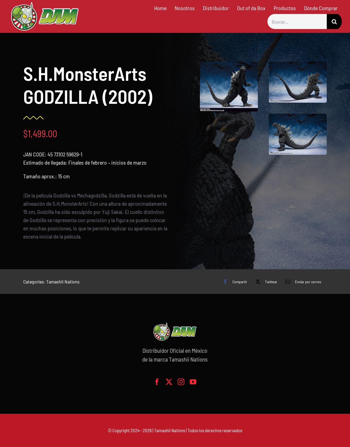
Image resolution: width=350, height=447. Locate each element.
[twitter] (169, 382)
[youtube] (193, 382)
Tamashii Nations (63, 282)
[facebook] (157, 382)
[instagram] (181, 382)
